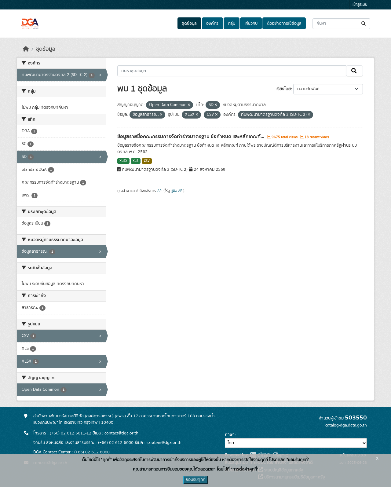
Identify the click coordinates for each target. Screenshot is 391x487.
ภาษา (230, 435)
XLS (135, 161)
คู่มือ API (177, 190)
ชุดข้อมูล (189, 23)
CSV (147, 161)
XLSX (123, 161)
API (160, 190)
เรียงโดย (283, 89)
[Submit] (364, 23)
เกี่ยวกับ (251, 23)
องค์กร (212, 23)
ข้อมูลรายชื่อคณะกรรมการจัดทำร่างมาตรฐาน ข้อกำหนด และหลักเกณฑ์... (191, 137)
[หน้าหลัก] (26, 49)
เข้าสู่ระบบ (360, 5)
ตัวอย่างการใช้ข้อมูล (284, 23)
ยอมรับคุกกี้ (195, 480)
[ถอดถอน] (189, 105)
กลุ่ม (231, 23)
